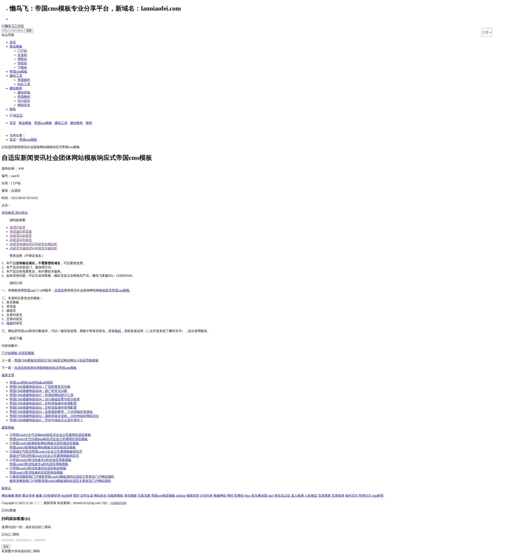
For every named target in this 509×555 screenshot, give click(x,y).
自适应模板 (26, 353)
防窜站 (239, 495)
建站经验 (23, 92)
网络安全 (23, 105)
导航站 (22, 63)
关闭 (5, 546)
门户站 (22, 50)
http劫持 (66, 495)
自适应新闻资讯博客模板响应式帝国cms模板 (45, 367)
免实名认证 (282, 495)
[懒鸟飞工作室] (13, 26)
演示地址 (21, 212)
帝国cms (29, 290)
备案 (39, 495)
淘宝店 (18, 115)
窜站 (230, 495)
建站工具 (16, 75)
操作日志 (351, 495)
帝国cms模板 (18, 71)
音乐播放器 (259, 495)
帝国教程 (23, 96)
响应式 (107, 290)
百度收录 (338, 495)
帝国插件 (23, 80)
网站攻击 (100, 495)
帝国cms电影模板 (163, 495)
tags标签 (378, 495)
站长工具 (23, 84)
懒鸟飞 (38, 503)
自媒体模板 (115, 495)
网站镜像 (8, 495)
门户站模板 (9, 353)
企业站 (22, 55)
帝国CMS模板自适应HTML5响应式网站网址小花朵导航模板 (56, 360)
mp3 (271, 495)
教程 (118, 331)
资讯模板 (130, 495)
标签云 (6, 488)
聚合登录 (28, 495)
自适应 (59, 290)
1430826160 (118, 503)
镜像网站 (220, 495)
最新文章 (8, 375)
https (248, 495)
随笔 (13, 109)
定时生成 (86, 495)
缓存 (76, 495)
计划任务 (206, 495)
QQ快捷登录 (51, 495)
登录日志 (365, 495)
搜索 (9, 323)
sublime (181, 495)
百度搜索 (324, 495)
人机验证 (311, 495)
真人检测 (297, 495)
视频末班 (193, 495)
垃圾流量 (144, 495)
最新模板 (8, 427)
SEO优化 (23, 101)
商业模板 (16, 46)
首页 (13, 42)
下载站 (22, 67)
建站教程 (16, 88)
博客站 (22, 59)
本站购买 (8, 212)
